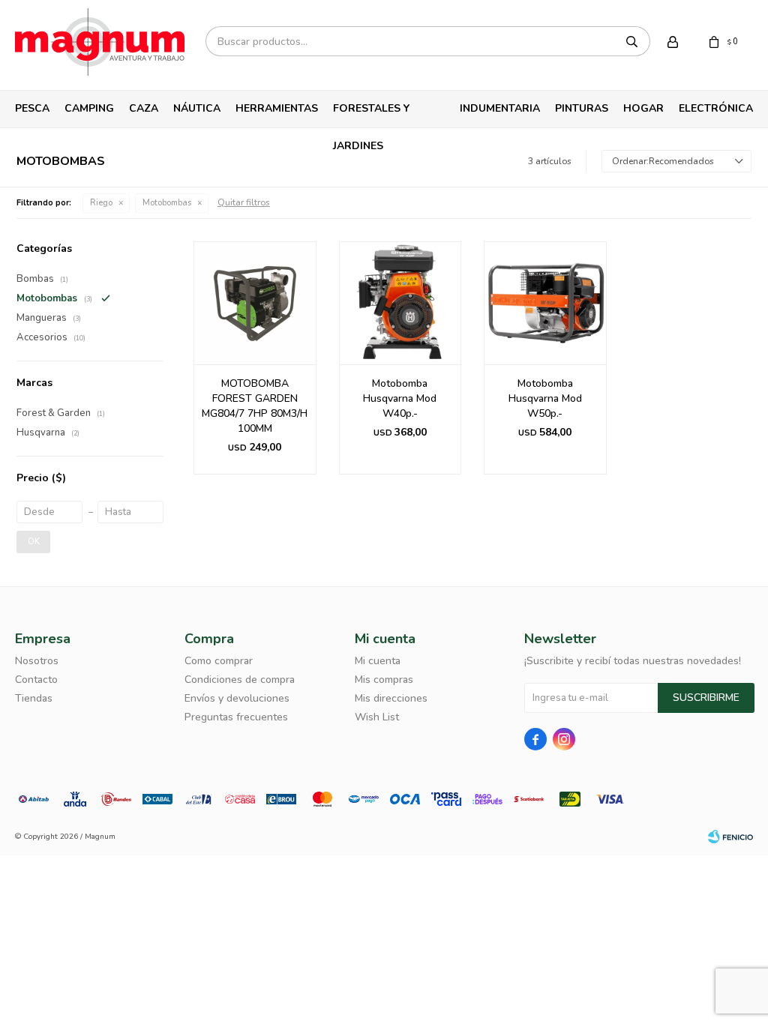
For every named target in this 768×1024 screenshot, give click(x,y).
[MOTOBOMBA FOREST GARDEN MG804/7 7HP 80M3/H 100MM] (255, 302)
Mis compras (384, 679)
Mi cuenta (377, 661)
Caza (143, 108)
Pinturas (581, 108)
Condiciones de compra (239, 679)
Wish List (377, 717)
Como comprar (218, 661)
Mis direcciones (391, 698)
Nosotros (36, 661)
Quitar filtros (244, 202)
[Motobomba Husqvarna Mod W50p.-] (545, 302)
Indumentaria (500, 108)
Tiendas (33, 698)
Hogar (643, 108)
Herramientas (277, 108)
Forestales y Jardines (371, 114)
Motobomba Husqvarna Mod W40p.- (399, 398)
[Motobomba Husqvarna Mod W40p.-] (400, 302)
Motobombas (166, 202)
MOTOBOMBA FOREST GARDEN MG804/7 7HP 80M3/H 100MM (255, 406)
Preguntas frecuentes (236, 717)
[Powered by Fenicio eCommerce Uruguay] (730, 836)
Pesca (32, 108)
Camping (89, 108)
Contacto (36, 679)
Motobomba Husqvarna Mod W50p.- (545, 398)
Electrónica (716, 108)
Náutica (196, 108)
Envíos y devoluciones (237, 698)
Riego (101, 202)
